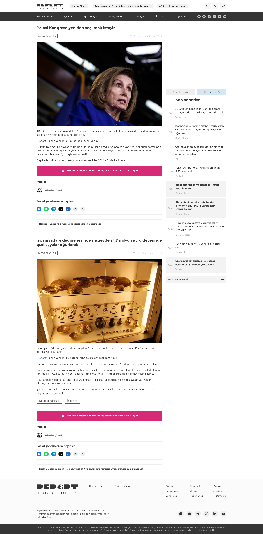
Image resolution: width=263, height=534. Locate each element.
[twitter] (214, 16)
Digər (178, 16)
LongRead (171, 495)
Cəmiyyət (195, 486)
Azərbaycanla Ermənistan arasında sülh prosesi (123, 6)
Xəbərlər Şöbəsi (53, 190)
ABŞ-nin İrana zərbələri (173, 6)
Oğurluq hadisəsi (49, 400)
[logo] (50, 6)
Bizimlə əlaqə (122, 486)
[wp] (46, 209)
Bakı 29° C (214, 91)
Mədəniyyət (196, 495)
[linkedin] (219, 16)
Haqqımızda (95, 486)
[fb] (199, 16)
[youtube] (224, 16)
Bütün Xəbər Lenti (178, 279)
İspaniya (72, 400)
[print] (75, 209)
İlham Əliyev (79, 6)
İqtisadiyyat (172, 491)
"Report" (42, 357)
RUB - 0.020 (182, 91)
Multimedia (219, 495)
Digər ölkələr (47, 36)
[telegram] (209, 16)
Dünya (217, 486)
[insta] (204, 16)
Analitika (218, 491)
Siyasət (170, 486)
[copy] (82, 209)
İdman (193, 491)
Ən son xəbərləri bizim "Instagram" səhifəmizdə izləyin (102, 170)
